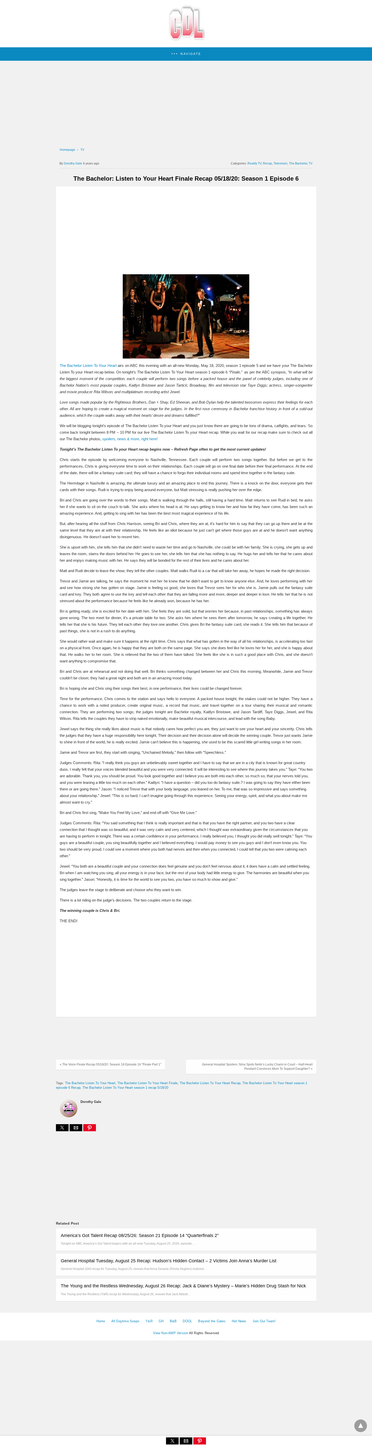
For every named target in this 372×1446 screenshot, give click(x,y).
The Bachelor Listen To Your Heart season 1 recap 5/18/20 (125, 1087)
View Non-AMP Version (170, 1333)
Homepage (67, 150)
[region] (184, 103)
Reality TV (254, 163)
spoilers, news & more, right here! (130, 439)
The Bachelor (298, 163)
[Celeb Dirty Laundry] (186, 40)
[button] (186, 54)
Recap (267, 163)
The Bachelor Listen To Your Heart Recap (210, 1083)
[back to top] (360, 1425)
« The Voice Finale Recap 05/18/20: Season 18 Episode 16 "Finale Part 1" (110, 1064)
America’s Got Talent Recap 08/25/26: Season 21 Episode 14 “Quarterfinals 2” (140, 1235)
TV (82, 150)
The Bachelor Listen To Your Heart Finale (147, 1083)
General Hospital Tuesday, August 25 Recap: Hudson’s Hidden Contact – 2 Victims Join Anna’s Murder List (168, 1260)
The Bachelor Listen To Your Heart (89, 365)
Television (280, 163)
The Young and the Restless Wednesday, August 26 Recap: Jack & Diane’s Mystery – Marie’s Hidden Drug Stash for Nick (183, 1285)
